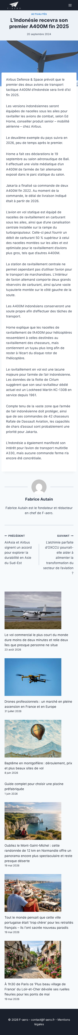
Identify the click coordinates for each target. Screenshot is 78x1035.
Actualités (39, 14)
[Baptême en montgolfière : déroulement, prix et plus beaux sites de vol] (39, 739)
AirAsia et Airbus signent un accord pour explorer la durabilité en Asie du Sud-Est (18, 549)
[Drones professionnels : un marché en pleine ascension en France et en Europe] (39, 677)
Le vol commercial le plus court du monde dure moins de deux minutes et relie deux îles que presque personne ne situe (36, 640)
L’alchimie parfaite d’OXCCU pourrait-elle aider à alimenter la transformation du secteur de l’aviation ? (58, 554)
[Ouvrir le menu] (69, 5)
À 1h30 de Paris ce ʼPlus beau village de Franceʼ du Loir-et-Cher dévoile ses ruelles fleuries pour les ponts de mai (37, 989)
